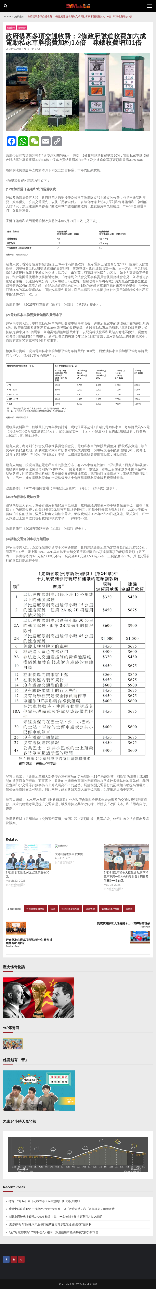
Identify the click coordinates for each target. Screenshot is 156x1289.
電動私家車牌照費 (110, 908)
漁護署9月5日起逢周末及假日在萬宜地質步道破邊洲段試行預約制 (50, 1224)
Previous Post (13, 946)
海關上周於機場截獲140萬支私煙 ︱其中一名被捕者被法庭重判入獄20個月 (56, 1216)
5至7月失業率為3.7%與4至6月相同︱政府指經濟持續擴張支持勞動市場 (53, 1232)
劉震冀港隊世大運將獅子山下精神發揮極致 (123, 923)
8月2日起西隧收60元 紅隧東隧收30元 (27, 874)
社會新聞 (11, 27)
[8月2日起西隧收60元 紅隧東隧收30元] (28, 857)
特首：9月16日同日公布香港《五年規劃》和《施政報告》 (45, 1201)
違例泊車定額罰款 (70, 908)
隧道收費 (90, 908)
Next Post (145, 927)
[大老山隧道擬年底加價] (61, 848)
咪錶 (53, 908)
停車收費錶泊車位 (35, 908)
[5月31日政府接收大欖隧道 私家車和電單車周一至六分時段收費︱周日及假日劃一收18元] (126, 857)
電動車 (129, 908)
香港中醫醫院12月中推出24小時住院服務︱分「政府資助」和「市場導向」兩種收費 (62, 1209)
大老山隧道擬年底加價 (69, 854)
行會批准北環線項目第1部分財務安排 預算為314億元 (29, 941)
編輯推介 (22, 27)
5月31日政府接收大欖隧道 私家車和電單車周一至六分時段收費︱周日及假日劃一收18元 (126, 876)
